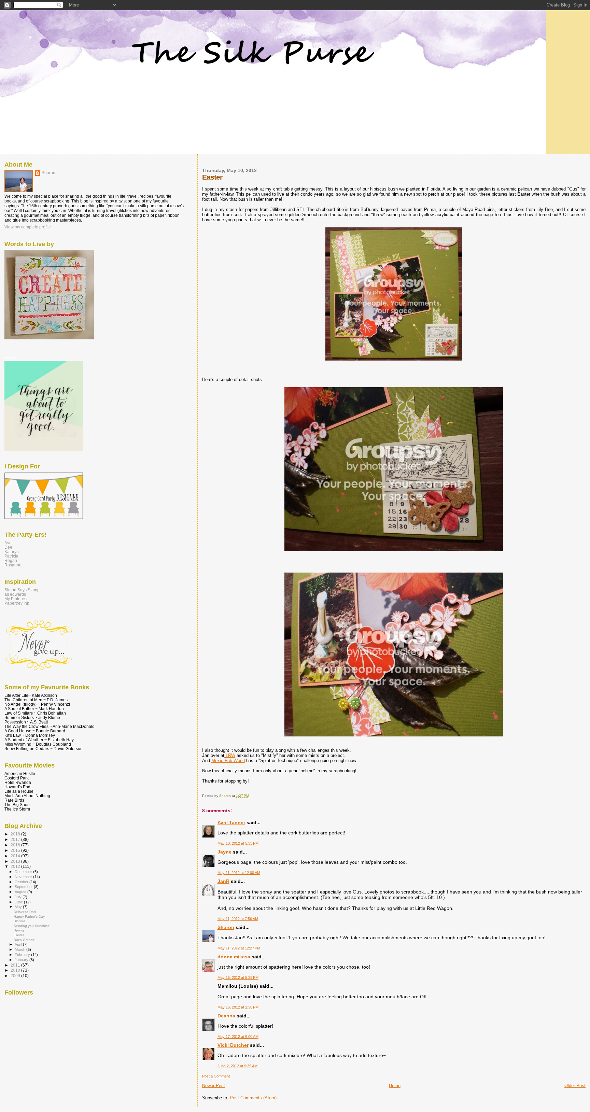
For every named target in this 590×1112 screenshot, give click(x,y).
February (23, 955)
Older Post (575, 1085)
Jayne (224, 852)
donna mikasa (233, 956)
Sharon (225, 927)
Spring (19, 930)
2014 (16, 856)
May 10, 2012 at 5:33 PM (237, 843)
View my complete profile (27, 227)
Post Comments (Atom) (253, 1097)
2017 (16, 839)
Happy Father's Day (29, 916)
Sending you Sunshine (32, 926)
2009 (16, 975)
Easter (19, 935)
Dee (8, 547)
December (24, 872)
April (19, 944)
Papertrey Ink (16, 603)
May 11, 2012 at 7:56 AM (237, 919)
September (24, 887)
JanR (223, 881)
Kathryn (11, 551)
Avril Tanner (231, 822)
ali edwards (15, 594)
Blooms (19, 921)
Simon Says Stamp (22, 590)
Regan (10, 560)
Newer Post (213, 1085)
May (19, 907)
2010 (16, 970)
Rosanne (13, 565)
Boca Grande (24, 940)
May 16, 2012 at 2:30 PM (237, 1007)
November (24, 877)
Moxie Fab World (228, 760)
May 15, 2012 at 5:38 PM (237, 977)
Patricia (11, 556)
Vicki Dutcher (233, 1045)
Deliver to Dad (25, 912)
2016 (16, 845)
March (20, 949)
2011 (16, 965)
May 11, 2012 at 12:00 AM (238, 873)
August (21, 892)
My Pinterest (15, 598)
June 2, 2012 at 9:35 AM (237, 1066)
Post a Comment (216, 1076)
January (22, 960)
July (19, 897)
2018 (16, 834)
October (22, 882)
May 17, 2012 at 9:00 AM (237, 1036)
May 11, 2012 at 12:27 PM (238, 948)
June (19, 902)
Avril (8, 542)
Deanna (226, 1015)
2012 (16, 866)
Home (395, 1085)
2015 (16, 850)
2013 (16, 861)
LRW (229, 755)
